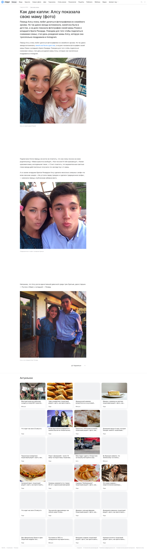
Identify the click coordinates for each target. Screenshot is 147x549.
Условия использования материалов (125, 547)
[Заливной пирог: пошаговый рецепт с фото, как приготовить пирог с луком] (32, 477)
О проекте (79, 547)
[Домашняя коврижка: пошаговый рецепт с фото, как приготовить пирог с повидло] (114, 504)
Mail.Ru (3, 547)
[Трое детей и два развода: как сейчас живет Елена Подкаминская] (60, 504)
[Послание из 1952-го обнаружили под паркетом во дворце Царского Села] (60, 532)
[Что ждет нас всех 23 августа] (32, 504)
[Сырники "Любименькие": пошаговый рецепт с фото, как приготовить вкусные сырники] (87, 477)
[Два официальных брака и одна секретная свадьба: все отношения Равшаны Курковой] (32, 532)
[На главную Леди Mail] (7, 2)
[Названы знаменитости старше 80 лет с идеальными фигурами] (60, 477)
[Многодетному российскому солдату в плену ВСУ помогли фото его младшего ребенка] (32, 395)
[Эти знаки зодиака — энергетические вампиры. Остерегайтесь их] (114, 477)
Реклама (16, 547)
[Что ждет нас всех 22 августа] (32, 423)
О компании (10, 547)
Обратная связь (140, 547)
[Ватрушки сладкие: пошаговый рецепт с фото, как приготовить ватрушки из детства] (87, 532)
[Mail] (2, 2)
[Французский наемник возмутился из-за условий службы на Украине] (87, 395)
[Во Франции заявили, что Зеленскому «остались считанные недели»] (114, 450)
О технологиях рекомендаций (90, 547)
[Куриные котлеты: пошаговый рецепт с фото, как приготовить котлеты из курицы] (114, 532)
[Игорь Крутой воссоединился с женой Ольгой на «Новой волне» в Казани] (60, 423)
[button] (53, 91)
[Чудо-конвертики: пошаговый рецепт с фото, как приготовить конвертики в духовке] (60, 395)
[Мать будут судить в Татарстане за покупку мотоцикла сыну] (87, 450)
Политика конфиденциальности (107, 547)
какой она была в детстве (45, 45)
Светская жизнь (34, 7)
